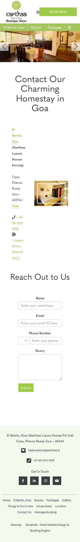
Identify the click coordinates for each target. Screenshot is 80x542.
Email (40, 315)
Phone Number (40, 333)
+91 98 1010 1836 (17, 223)
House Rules (44, 506)
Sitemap (16, 525)
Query (40, 350)
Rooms (36, 27)
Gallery (66, 500)
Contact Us (24, 512)
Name (40, 298)
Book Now (58, 12)
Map (15, 205)
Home (6, 500)
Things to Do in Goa (20, 506)
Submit (26, 388)
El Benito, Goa (14, 27)
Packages (55, 27)
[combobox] (23, 340)
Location (60, 506)
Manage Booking (46, 512)
